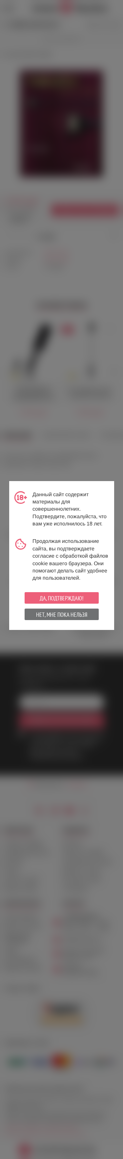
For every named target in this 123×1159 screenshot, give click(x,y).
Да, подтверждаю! (61, 598)
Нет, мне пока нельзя (61, 614)
